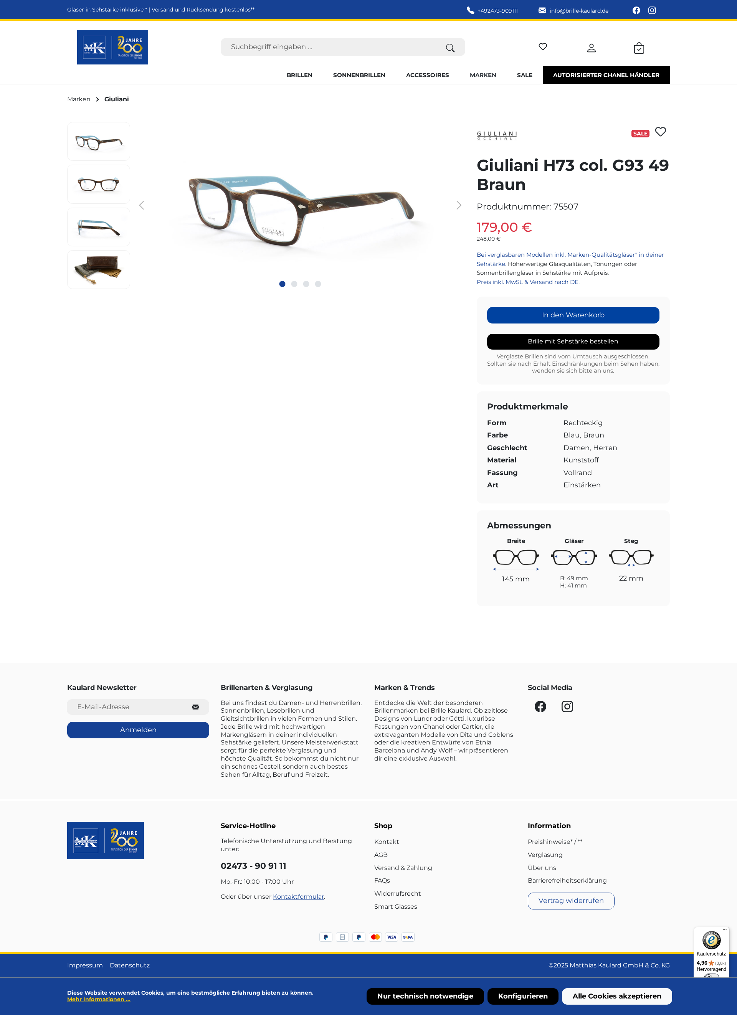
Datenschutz (130, 965)
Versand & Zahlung (403, 867)
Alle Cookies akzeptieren (617, 996)
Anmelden (138, 730)
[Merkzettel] (543, 45)
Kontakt (386, 841)
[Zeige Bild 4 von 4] (318, 284)
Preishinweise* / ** (555, 841)
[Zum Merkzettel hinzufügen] (660, 131)
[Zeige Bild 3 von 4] (306, 284)
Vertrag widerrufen (571, 900)
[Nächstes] (459, 204)
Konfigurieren (523, 996)
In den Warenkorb (573, 315)
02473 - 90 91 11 (253, 866)
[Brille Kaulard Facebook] (637, 11)
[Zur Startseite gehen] (112, 47)
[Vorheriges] (141, 204)
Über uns (542, 867)
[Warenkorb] (639, 47)
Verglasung (545, 854)
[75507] (300, 204)
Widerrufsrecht (397, 893)
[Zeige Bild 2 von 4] (294, 284)
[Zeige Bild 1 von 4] (282, 284)
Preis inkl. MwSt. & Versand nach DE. (528, 282)
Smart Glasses (395, 906)
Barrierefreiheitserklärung (567, 880)
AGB (381, 854)
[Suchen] (450, 47)
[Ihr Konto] (591, 47)
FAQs (382, 880)
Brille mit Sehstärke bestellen (573, 341)
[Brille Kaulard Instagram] (652, 11)
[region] (266, 205)
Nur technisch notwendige (425, 996)
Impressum (85, 965)
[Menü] (724, 931)
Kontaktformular (298, 896)
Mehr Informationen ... (99, 999)
